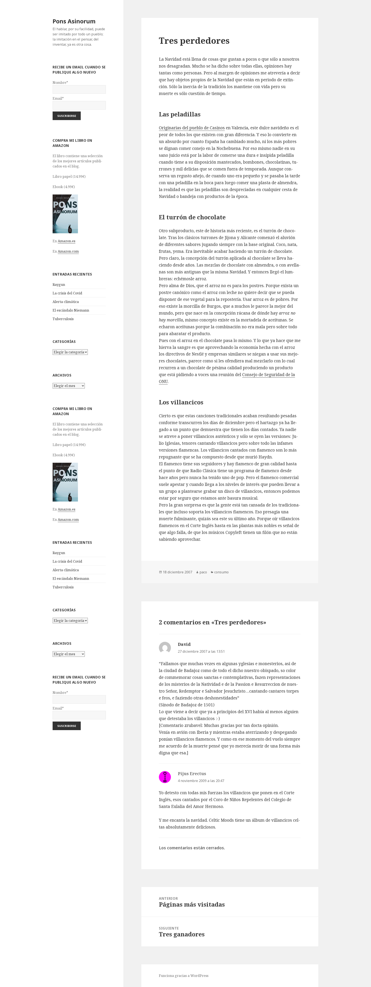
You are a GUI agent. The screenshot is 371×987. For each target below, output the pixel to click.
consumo (221, 572)
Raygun (59, 284)
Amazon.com (68, 251)
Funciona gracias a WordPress (183, 975)
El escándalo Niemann (71, 310)
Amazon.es (66, 241)
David (184, 644)
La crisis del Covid (67, 293)
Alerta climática (66, 301)
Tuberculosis (63, 318)
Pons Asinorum (74, 21)
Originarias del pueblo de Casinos (192, 128)
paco (203, 572)
